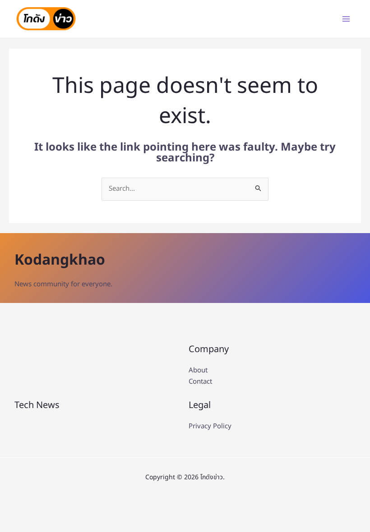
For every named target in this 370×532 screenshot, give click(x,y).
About (198, 370)
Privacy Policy (210, 426)
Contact (200, 381)
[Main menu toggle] (346, 19)
